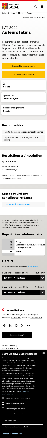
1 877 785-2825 (36, 317)
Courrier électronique (10, 346)
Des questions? (17, 335)
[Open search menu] (35, 6)
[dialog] (23, 394)
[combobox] (43, 353)
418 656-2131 (16, 317)
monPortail (33, 266)
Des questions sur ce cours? (23, 66)
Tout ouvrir (40, 273)
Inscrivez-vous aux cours (23, 74)
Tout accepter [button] (10, 420)
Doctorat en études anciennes (17, 204)
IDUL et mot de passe (10, 348)
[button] (12, 433)
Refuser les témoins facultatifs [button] (17, 427)
